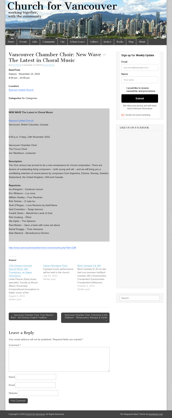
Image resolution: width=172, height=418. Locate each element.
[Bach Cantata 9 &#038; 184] (94, 277)
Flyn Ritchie (16, 65)
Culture (94, 41)
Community (48, 41)
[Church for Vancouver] (86, 19)
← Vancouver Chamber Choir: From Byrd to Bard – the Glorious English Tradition (32, 316)
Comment (15, 345)
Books (120, 41)
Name (12, 377)
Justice (107, 41)
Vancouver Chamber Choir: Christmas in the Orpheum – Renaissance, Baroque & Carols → (86, 318)
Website (13, 393)
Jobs (34, 41)
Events (23, 41)
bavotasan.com (156, 414)
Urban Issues (77, 41)
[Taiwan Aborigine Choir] (60, 272)
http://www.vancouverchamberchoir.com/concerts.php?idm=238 (42, 247)
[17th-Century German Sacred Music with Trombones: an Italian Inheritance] (26, 282)
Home (11, 41)
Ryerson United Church (21, 90)
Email (12, 385)
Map (131, 41)
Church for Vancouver (35, 414)
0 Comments (48, 65)
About (142, 41)
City (62, 41)
